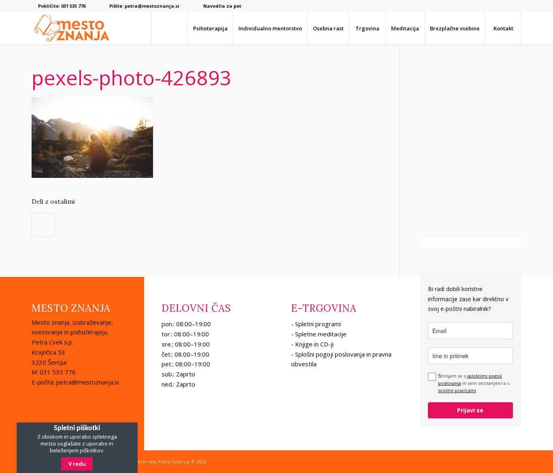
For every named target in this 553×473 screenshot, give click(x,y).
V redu (77, 463)
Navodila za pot (222, 6)
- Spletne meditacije (319, 334)
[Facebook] (515, 6)
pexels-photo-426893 (132, 77)
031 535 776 (73, 6)
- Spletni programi (316, 324)
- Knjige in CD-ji (312, 344)
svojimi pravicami (457, 390)
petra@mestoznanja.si (152, 6)
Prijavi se (470, 410)
